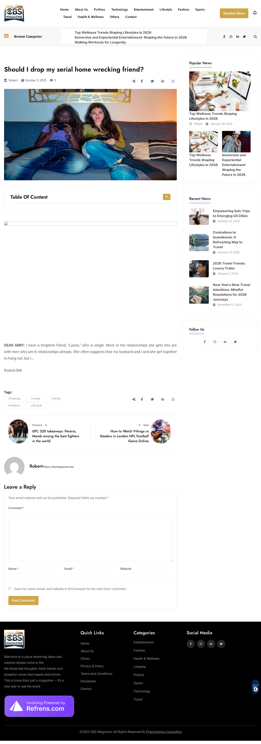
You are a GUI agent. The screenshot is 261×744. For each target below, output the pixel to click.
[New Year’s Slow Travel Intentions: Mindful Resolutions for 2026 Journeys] (199, 294)
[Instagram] (231, 37)
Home (64, 9)
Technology (119, 9)
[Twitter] (244, 37)
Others (114, 17)
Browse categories (28, 37)
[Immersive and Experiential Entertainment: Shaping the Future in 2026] (236, 141)
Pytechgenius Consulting (164, 732)
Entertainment (144, 9)
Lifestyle (166, 9)
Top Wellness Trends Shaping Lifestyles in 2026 (113, 32)
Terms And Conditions (96, 674)
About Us (81, 9)
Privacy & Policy (92, 666)
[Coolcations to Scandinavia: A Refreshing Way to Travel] (199, 242)
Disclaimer (88, 681)
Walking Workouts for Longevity (100, 42)
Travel (67, 17)
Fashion (183, 9)
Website (125, 569)
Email (69, 569)
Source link (13, 370)
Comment (16, 508)
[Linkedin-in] (238, 37)
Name (13, 569)
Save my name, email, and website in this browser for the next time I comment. (70, 589)
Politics (99, 9)
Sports (200, 9)
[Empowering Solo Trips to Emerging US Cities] (199, 216)
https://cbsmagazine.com (58, 466)
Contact (131, 17)
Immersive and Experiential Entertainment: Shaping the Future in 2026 (131, 37)
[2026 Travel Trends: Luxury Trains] (199, 268)
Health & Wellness (91, 17)
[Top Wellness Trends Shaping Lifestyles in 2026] (220, 91)
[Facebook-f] (224, 37)
